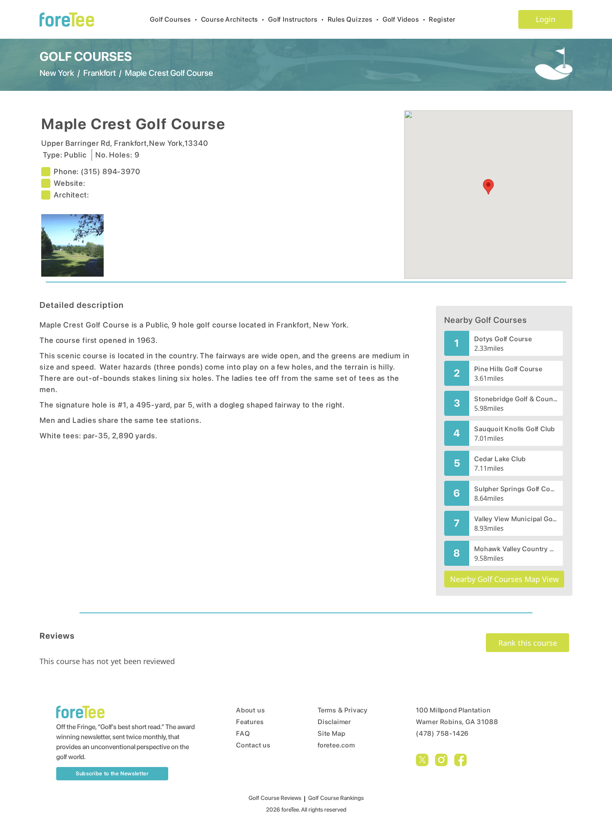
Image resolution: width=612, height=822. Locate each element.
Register (442, 19)
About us (250, 710)
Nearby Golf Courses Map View (504, 579)
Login (545, 19)
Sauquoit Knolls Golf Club (514, 429)
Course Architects (233, 19)
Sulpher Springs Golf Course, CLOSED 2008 (516, 489)
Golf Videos (404, 19)
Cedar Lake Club (500, 459)
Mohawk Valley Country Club (516, 549)
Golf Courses (173, 19)
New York (57, 73)
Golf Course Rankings (336, 798)
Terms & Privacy (343, 710)
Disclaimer (334, 722)
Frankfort (99, 73)
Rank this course (527, 643)
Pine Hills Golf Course (508, 369)
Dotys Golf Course (503, 339)
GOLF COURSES (86, 56)
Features (250, 722)
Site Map (331, 733)
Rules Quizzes (353, 19)
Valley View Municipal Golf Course (516, 519)
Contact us (253, 745)
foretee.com (336, 745)
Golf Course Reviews (275, 798)
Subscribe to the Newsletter (112, 773)
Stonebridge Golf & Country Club (516, 399)
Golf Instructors (296, 19)
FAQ (243, 733)
